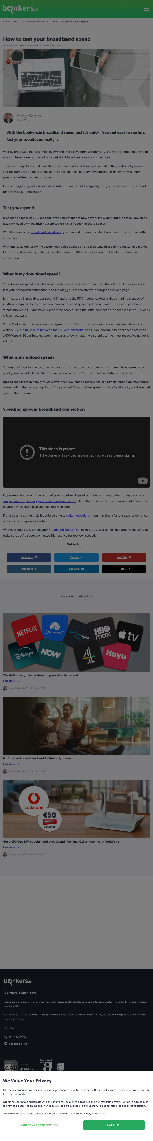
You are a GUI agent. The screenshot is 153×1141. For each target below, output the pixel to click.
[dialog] (76, 570)
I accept (114, 1125)
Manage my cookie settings (39, 1125)
